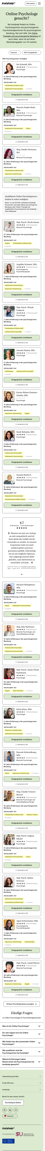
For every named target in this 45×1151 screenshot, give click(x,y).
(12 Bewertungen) (31, 353)
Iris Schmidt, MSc (24, 64)
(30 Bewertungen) (32, 267)
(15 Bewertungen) (31, 67)
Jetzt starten (30, 3)
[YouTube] (16, 1110)
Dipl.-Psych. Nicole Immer (27, 222)
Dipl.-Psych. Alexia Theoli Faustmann (27, 671)
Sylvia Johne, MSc (24, 709)
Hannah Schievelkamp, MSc (26, 753)
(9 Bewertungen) (31, 965)
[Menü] (39, 3)
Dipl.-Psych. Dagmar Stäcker (25, 837)
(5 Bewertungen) (31, 434)
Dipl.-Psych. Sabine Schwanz (24, 879)
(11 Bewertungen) (31, 113)
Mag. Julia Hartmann (25, 627)
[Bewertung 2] (21, 574)
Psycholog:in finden (13, 1102)
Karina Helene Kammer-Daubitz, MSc (27, 393)
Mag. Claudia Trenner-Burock (26, 793)
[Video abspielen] (12, 71)
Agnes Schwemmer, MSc (27, 921)
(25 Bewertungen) (31, 883)
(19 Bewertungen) (31, 225)
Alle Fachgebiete (30, 52)
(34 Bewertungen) (32, 712)
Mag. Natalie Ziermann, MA (26, 151)
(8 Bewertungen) (31, 629)
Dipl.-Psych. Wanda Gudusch (25, 308)
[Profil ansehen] (9, 68)
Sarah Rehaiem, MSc (25, 432)
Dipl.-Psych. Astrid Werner (28, 963)
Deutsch (14, 52)
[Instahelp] (8, 3)
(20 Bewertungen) (31, 841)
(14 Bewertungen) (31, 477)
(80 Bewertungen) (32, 758)
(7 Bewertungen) (31, 675)
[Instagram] (4, 1110)
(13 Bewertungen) (31, 590)
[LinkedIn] (10, 1110)
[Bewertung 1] (20, 574)
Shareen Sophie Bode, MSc (25, 108)
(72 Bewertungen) (31, 313)
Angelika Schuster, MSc (26, 264)
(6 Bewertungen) (31, 923)
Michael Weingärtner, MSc (25, 586)
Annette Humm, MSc (25, 350)
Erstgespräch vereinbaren (21, 95)
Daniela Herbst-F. (24, 475)
